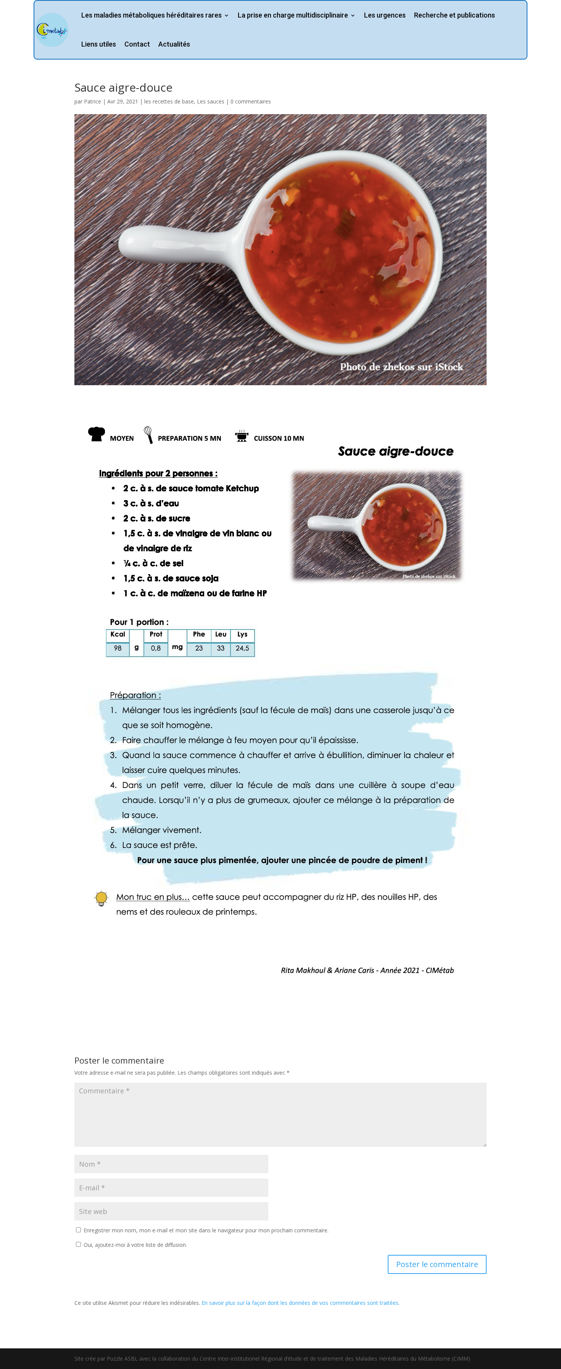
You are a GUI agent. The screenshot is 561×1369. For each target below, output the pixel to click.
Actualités (174, 44)
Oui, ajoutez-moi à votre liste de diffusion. (134, 1244)
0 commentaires (251, 101)
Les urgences (385, 15)
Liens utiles (98, 44)
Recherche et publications (454, 15)
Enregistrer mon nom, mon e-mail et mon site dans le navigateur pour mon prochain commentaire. (206, 1230)
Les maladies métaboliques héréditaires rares (151, 15)
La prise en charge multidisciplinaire (293, 15)
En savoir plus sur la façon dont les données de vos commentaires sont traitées (300, 1302)
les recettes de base (169, 101)
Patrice (92, 101)
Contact (137, 44)
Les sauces (210, 101)
